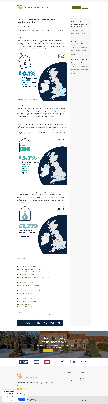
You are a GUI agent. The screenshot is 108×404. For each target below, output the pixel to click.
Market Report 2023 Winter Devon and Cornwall (29, 285)
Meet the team (79, 1)
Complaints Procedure (41, 400)
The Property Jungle (87, 400)
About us (82, 375)
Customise (7, 399)
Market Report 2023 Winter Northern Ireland (28, 279)
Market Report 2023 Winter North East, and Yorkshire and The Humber (34, 277)
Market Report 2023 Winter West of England (28, 298)
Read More (73, 37)
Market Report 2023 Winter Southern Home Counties (30, 288)
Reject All (14, 399)
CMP (36, 400)
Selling (68, 375)
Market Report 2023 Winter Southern (26, 293)
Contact (81, 380)
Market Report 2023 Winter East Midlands (27, 266)
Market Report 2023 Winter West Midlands (28, 301)
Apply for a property (71, 378)
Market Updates (72, 1)
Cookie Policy (31, 400)
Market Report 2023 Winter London (26, 274)
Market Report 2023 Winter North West (27, 304)
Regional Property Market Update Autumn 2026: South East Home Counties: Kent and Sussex (80, 60)
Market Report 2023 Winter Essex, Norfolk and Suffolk (30, 269)
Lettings (68, 376)
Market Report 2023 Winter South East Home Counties (30, 290)
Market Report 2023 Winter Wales (26, 306)
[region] (14, 396)
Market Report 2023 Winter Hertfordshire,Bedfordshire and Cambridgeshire (35, 271)
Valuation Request (70, 380)
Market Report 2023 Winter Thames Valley (28, 296)
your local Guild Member (50, 314)
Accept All (22, 399)
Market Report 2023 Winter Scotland (26, 282)
